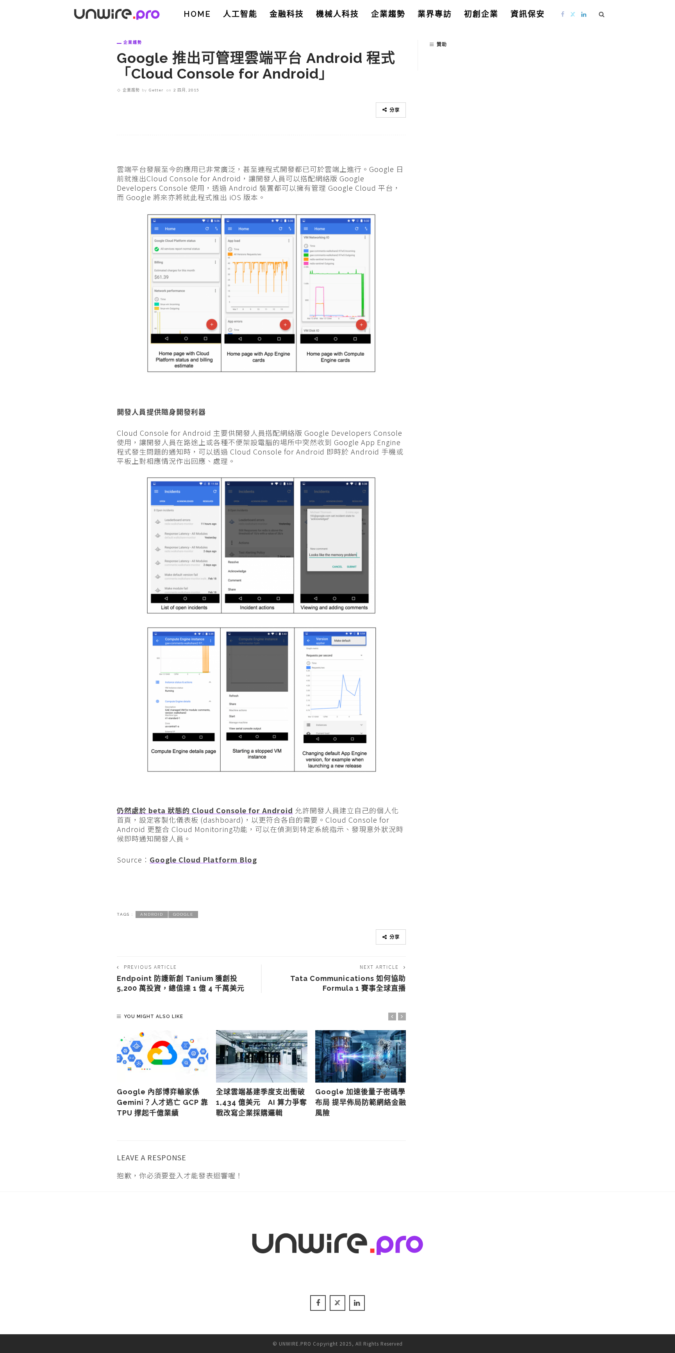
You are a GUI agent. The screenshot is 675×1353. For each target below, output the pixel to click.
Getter (156, 90)
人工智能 (240, 14)
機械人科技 (337, 14)
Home (197, 14)
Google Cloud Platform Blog (203, 859)
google (183, 914)
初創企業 (481, 14)
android (151, 914)
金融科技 (287, 14)
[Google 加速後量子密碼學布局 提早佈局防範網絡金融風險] (361, 1056)
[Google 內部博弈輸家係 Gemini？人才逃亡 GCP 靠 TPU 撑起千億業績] (162, 1056)
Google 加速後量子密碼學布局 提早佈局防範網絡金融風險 (360, 1102)
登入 (176, 1175)
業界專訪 (435, 14)
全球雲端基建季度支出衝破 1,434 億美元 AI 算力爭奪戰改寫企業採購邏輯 (261, 1102)
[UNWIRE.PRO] (117, 13)
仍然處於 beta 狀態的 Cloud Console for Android (205, 810)
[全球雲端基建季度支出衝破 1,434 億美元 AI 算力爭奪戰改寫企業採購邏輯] (261, 1056)
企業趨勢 (388, 14)
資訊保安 (528, 14)
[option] (162, 1074)
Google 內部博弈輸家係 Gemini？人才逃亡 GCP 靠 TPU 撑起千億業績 (162, 1102)
